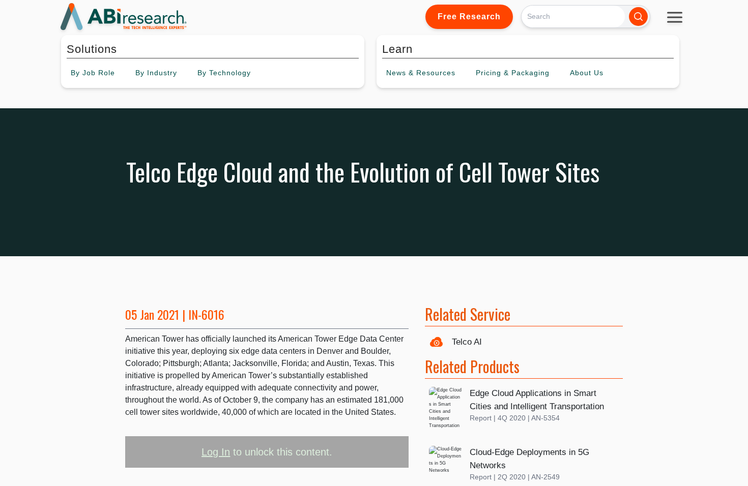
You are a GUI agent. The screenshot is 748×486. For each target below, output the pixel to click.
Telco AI (467, 342)
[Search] (638, 16)
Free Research (469, 16)
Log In (216, 452)
